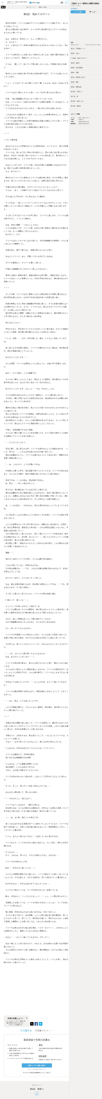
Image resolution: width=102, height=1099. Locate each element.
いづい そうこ (75, 6)
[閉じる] (26, 1018)
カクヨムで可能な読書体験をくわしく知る (36, 1072)
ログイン (44, 1069)
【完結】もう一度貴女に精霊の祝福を (85, 3)
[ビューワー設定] (61, 2)
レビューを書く (78, 12)
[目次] (67, 2)
